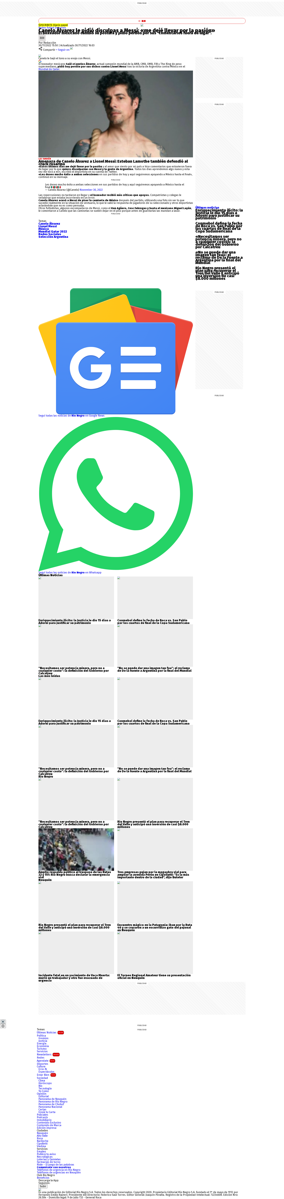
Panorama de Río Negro (52, 1101)
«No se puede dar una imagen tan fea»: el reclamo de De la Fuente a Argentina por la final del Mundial (219, 257)
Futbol (51, 27)
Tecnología (45, 1088)
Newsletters (48, 1054)
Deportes (60, 27)
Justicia (42, 1041)
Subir (43, 1186)
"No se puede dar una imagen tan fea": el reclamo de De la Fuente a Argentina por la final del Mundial (154, 669)
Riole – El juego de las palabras (55, 1164)
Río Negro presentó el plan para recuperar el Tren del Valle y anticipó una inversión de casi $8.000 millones (217, 273)
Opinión (41, 1093)
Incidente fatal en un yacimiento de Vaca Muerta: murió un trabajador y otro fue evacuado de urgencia (74, 978)
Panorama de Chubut (51, 1104)
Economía (43, 1046)
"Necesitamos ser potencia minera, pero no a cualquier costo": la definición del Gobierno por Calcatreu (73, 670)
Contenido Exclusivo (49, 1122)
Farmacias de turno (48, 1162)
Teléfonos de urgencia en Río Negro (58, 1170)
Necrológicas (45, 1157)
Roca (40, 1138)
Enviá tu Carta (46, 1112)
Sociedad (42, 1078)
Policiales (42, 1114)
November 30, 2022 (91, 189)
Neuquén (42, 1133)
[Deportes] (142, 25)
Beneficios (43, 1178)
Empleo (41, 1151)
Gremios (43, 1038)
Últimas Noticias (50, 1032)
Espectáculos (46, 1072)
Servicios (42, 1051)
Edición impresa (46, 1128)
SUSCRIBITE (53, 25)
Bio (40, 1086)
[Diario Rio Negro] (39, 1189)
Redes (42, 27)
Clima (41, 1080)
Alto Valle (42, 1136)
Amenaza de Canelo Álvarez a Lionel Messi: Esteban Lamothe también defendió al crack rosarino (113, 162)
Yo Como (43, 1091)
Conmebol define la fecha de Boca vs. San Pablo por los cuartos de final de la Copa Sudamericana (218, 227)
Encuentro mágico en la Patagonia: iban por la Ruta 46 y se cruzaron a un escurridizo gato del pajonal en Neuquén (154, 927)
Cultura (41, 1066)
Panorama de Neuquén (52, 1099)
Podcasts (42, 1117)
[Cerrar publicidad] (3, 1022)
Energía (41, 1043)
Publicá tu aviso (46, 1154)
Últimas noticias (207, 207)
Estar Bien (46, 1074)
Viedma (41, 1146)
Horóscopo (45, 1083)
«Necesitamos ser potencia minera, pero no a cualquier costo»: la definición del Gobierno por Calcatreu (218, 241)
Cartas (42, 1109)
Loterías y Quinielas (49, 1159)
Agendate (45, 1060)
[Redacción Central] (42, 35)
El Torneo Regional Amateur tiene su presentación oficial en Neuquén (154, 977)
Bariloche (42, 1141)
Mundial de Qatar (48, 69)
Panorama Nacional (50, 1107)
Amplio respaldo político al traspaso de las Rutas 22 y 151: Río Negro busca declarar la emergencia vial (74, 874)
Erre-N (42, 1069)
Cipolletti (42, 1143)
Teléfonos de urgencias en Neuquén (59, 1172)
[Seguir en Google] (39, 61)
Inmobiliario (44, 1120)
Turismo (42, 1049)
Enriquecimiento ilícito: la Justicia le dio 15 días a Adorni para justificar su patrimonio (219, 214)
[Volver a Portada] (142, 21)
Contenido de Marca (49, 1125)
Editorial (43, 1096)
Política (41, 1035)
